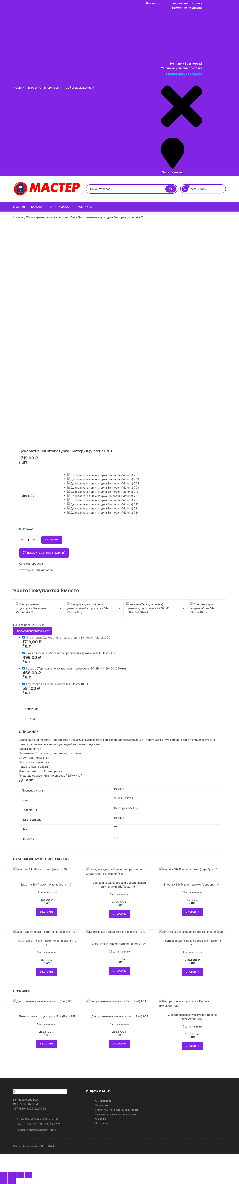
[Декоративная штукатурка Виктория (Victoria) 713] (102, 491)
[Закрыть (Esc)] (28, 1175)
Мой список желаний (79, 87)
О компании (103, 1100)
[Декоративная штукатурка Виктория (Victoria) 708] (103, 487)
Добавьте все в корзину (33, 631)
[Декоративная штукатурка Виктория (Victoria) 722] (103, 504)
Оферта (100, 1118)
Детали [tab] (30, 718)
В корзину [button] (46, 911)
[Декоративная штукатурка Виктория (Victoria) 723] (103, 508)
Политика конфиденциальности (116, 1109)
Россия (119, 788)
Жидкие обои (66, 217)
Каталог (37, 206)
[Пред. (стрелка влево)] (3, 1181)
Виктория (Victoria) (127, 808)
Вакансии (101, 1105)
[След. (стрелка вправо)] (12, 1181)
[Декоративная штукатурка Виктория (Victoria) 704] (103, 483)
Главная (19, 206)
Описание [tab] (31, 709)
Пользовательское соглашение (116, 1114)
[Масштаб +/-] (3, 1175)
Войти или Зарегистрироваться (37, 87)
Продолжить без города (184, 74)
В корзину (51, 539)
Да (116, 837)
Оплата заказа (60, 206)
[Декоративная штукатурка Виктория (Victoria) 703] (103, 479)
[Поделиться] (20, 1175)
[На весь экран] (12, 1175)
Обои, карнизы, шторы (40, 217)
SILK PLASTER (123, 798)
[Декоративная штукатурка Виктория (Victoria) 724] (103, 512)
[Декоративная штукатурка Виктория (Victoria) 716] (102, 495)
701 (116, 827)
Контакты (85, 206)
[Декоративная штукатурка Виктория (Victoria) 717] (102, 500)
